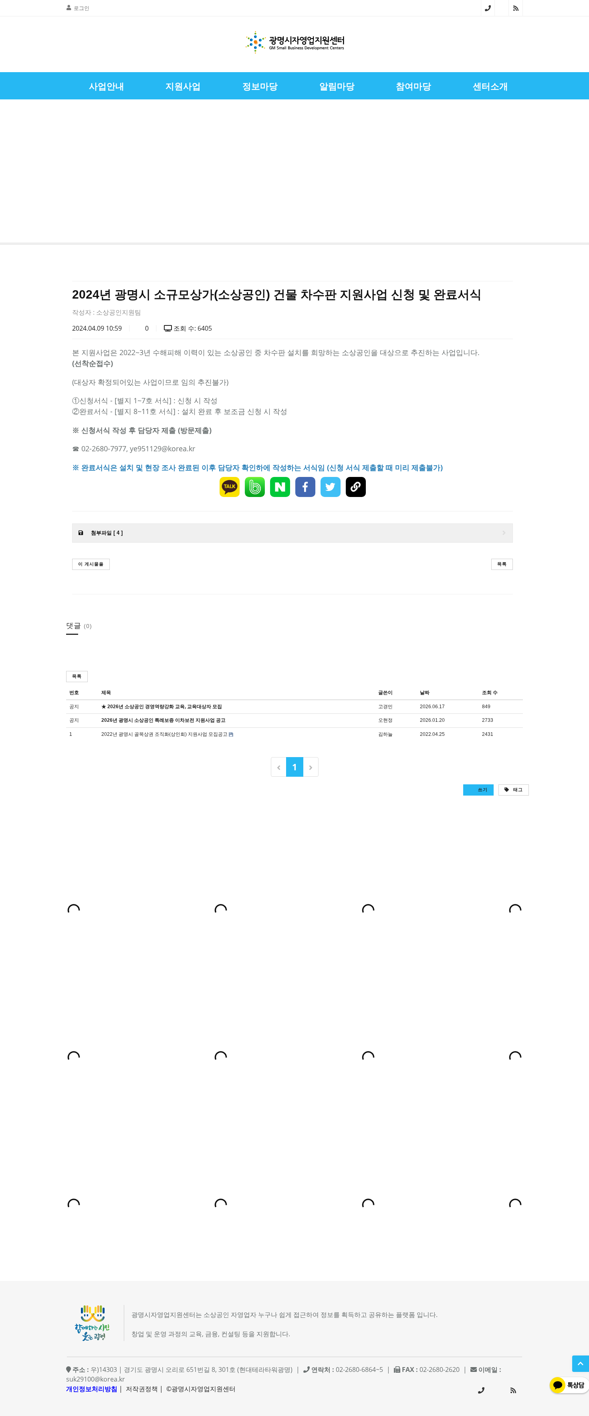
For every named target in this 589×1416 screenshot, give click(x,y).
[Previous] (278, 767)
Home (464, 152)
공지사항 (513, 152)
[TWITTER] (331, 487)
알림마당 (487, 152)
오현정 (385, 720)
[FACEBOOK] (305, 487)
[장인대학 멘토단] (29, 173)
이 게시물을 (91, 564)
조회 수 (490, 692)
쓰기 (482, 789)
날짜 (425, 692)
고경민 (385, 706)
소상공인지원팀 (118, 312)
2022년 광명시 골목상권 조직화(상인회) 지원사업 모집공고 (164, 734)
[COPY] (356, 487)
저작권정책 (142, 1388)
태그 (517, 789)
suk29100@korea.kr (95, 1379)
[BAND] (255, 487)
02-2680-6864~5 (488, 8)
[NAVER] (280, 487)
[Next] (311, 767)
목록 (502, 564)
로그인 (81, 8)
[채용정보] (559, 173)
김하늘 (385, 734)
